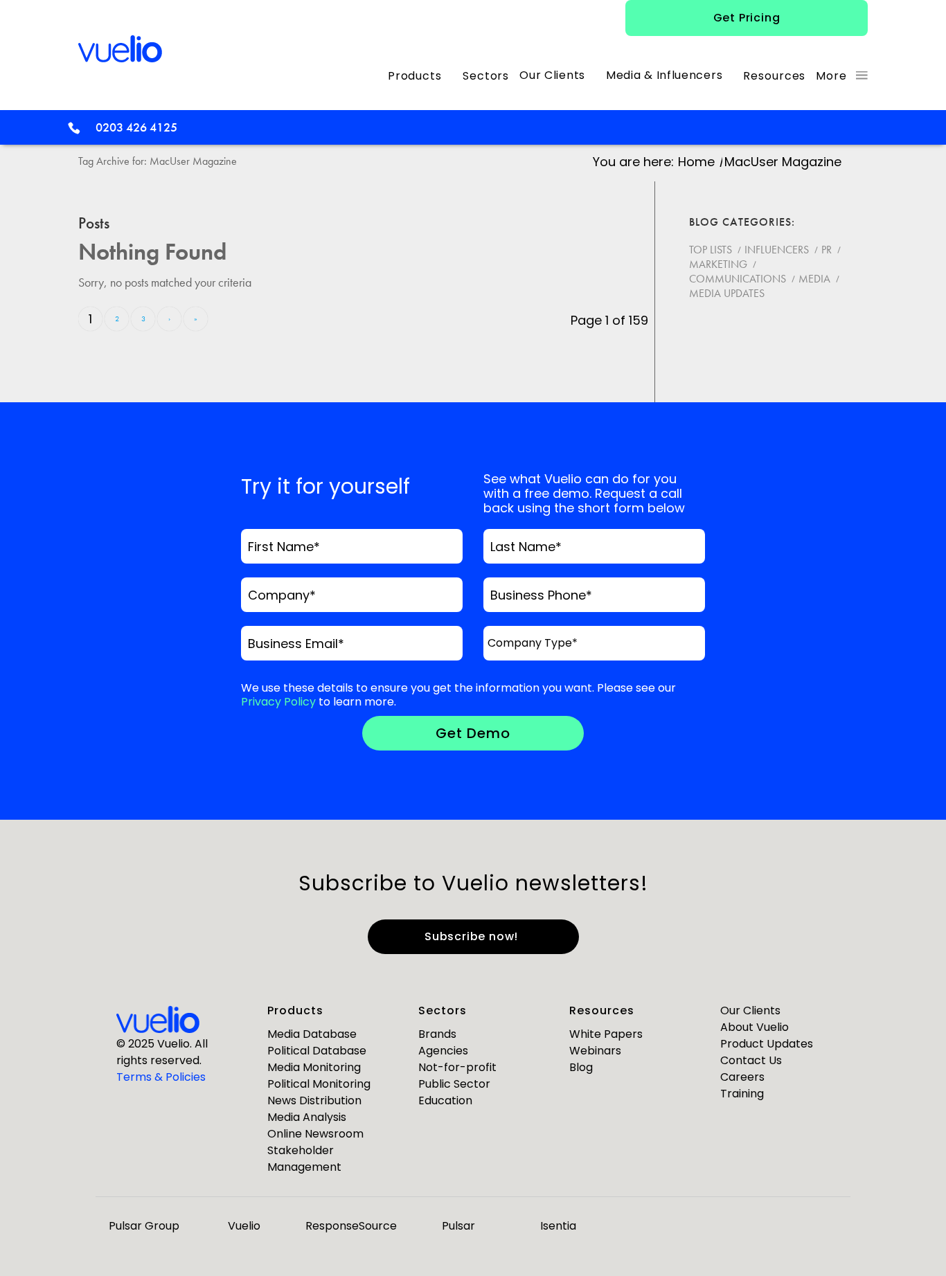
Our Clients (750, 1010)
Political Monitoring (319, 1084)
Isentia (558, 1226)
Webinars (595, 1051)
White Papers (606, 1034)
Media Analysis (306, 1117)
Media (814, 278)
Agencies (443, 1051)
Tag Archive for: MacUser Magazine (157, 161)
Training (742, 1094)
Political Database (316, 1051)
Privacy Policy (278, 702)
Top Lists (710, 249)
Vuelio (244, 1226)
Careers (742, 1077)
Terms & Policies (161, 1077)
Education (445, 1100)
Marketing (718, 264)
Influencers (776, 249)
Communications (737, 278)
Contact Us (751, 1060)
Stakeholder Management (304, 1158)
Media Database (312, 1034)
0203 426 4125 (136, 127)
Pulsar (458, 1226)
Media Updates (727, 293)
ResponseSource (351, 1226)
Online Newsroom (315, 1134)
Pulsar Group (144, 1226)
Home (696, 161)
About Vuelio (754, 1027)
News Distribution (314, 1100)
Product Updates (766, 1044)
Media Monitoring (314, 1067)
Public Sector (454, 1084)
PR (826, 249)
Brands (437, 1034)
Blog (581, 1067)
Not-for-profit (457, 1067)
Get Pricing (746, 18)
